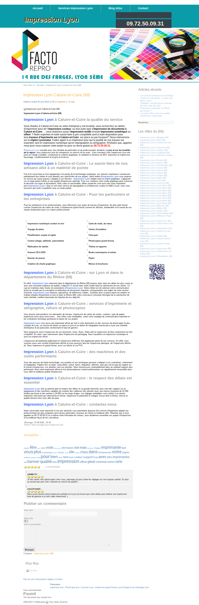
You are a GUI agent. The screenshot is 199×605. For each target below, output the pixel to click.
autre (55, 453)
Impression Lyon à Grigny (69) (153, 175)
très (109, 457)
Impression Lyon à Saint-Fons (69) (155, 221)
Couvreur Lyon (87, 587)
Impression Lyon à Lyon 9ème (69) (155, 203)
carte (118, 462)
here (49, 597)
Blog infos (115, 8)
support (88, 457)
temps (77, 453)
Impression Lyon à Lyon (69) (153, 180)
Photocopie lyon (72, 587)
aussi (38, 448)
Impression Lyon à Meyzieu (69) (154, 206)
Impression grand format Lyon (108, 587)
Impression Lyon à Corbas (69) (154, 150)
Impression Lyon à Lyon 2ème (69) (155, 185)
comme (101, 461)
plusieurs (90, 448)
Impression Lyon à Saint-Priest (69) (156, 228)
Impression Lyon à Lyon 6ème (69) (155, 195)
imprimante (111, 447)
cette (43, 448)
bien (54, 456)
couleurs (27, 457)
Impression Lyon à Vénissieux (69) (155, 248)
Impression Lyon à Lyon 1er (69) (154, 183)
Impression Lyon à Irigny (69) (153, 178)
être (33, 447)
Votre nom (28, 510)
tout (38, 457)
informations (57, 448)
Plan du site (28, 579)
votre (117, 451)
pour (45, 456)
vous (28, 451)
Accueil (38, 8)
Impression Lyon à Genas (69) (153, 168)
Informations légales (45, 579)
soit (25, 462)
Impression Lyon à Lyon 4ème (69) (155, 190)
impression (68, 461)
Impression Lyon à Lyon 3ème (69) (155, 188)
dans (93, 451)
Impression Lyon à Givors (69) (153, 170)
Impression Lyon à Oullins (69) (153, 211)
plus (38, 451)
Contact (143, 8)
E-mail (71, 102)
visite (49, 447)
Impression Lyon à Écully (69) (153, 160)
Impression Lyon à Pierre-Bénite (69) (156, 213)
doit (76, 447)
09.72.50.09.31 (145, 23)
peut (91, 461)
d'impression (104, 452)
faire (66, 457)
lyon (71, 457)
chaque (97, 448)
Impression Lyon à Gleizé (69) (153, 173)
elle (71, 452)
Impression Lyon (51, 19)
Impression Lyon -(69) (43, 553)
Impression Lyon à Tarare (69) (153, 236)
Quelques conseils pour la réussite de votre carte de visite (156, 104)
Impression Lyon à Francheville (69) (156, 165)
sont (110, 461)
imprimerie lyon (57, 587)
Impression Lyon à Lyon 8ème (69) (155, 201)
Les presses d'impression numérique (157, 95)
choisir (61, 452)
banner (33, 461)
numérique (47, 452)
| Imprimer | (61, 102)
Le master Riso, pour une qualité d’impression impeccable (155, 114)
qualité (46, 461)
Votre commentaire (32, 524)
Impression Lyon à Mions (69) (153, 208)
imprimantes (121, 457)
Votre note (28, 518)
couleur (78, 457)
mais (83, 447)
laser (60, 457)
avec (102, 457)
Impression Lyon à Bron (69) (152, 140)
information (67, 448)
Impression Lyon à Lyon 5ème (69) (155, 193)
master (26, 448)
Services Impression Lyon (75, 8)
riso (54, 461)
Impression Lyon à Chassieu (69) (155, 147)
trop (96, 457)
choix (84, 452)
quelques (34, 457)
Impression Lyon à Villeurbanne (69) (156, 256)
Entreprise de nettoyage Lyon (136, 587)
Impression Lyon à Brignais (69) (154, 137)
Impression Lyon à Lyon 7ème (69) (155, 198)
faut (124, 447)
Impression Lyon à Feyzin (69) (153, 163)
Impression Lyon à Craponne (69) (155, 152)
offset (83, 461)
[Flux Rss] (31, 570)
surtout (66, 453)
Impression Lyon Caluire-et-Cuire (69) (56, 95)
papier (125, 452)
